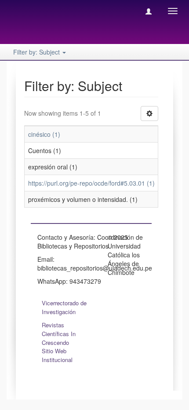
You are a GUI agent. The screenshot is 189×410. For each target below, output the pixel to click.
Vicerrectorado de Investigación (64, 307)
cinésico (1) (44, 134)
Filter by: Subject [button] (37, 52)
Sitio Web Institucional (57, 355)
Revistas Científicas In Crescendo (59, 334)
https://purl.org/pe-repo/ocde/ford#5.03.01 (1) (91, 183)
